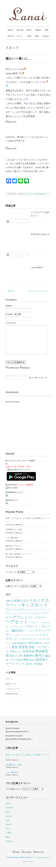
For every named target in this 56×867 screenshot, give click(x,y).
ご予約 (28, 36)
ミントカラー (16, 635)
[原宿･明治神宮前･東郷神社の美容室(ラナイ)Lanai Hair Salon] (28, 9)
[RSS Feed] (38, 852)
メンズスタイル (25, 639)
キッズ (17, 605)
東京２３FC (16, 655)
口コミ (19, 36)
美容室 (19, 660)
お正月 (24, 600)
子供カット (15, 651)
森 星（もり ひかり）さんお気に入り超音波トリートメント (28, 519)
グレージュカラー (16, 609)
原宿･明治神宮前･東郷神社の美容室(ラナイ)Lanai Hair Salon (27, 857)
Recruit (10, 36)
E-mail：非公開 (13, 314)
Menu (29, 30)
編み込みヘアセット (14, 546)
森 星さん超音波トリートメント (19, 554)
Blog (37, 36)
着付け (40, 655)
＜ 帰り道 (9, 291)
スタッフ (12, 47)
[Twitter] (17, 852)
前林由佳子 (22, 643)
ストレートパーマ (35, 609)
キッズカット (34, 604)
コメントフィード (13, 689)
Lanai (16, 600)
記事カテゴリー (13, 586)
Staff (46, 30)
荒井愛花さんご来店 (14, 529)
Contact (45, 36)
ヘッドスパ (29, 630)
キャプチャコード (38, 377)
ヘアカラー (39, 617)
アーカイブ (11, 572)
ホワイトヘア (42, 630)
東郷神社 (29, 655)
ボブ (8, 634)
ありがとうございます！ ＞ (39, 291)
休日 (15, 643)
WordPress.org (12, 694)
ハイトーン (18, 613)
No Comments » (40, 194)
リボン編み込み (12, 538)
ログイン (9, 679)
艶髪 (25, 659)
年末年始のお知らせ (40, 234)
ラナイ (35, 639)
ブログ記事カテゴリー (14, 789)
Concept (19, 30)
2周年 (8, 601)
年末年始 (28, 651)
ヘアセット (17, 621)
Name (9, 305)
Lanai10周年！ (38, 267)
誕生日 (32, 660)
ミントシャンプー (28, 635)
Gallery (38, 30)
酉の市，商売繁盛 (34, 664)
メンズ (39, 635)
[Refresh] (25, 368)
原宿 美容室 (19, 647)
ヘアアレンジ (20, 617)
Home (10, 30)
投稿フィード (11, 684)
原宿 (31, 643)
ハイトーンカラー (32, 613)
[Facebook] (27, 852)
